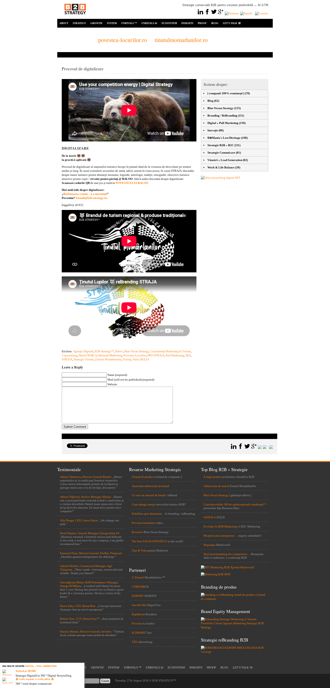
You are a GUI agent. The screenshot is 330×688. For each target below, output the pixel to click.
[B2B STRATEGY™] (75, 17)
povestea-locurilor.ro (122, 40)
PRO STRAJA (155, 355)
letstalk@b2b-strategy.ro (91, 198)
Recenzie (137, 532)
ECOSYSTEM (169, 23)
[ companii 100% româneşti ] (225, 93)
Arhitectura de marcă (216, 486)
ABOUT (63, 23)
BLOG (214, 23)
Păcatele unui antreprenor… (221, 535)
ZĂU (135, 642)
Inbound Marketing (110, 355)
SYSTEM (112, 23)
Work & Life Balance (221, 167)
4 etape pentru (212, 477)
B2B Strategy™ (104, 351)
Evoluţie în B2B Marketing (220, 526)
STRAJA (67, 359)
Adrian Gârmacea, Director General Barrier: (86, 477)
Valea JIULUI (141, 359)
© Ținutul (138, 577)
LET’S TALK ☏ (232, 23)
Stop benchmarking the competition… (227, 554)
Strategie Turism (84, 359)
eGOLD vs (210, 517)
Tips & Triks (139, 550)
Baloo (119, 351)
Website (112, 384)
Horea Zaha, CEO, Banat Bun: (78, 606)
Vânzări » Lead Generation (224, 160)
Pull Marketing (175, 355)
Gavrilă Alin (139, 605)
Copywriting (69, 355)
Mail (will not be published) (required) (131, 379)
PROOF (202, 23)
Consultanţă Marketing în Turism (170, 351)
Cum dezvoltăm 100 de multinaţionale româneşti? (234, 504)
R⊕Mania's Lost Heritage (223, 137)
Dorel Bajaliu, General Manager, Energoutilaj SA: (90, 533)
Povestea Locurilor (134, 355)
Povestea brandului (143, 523)
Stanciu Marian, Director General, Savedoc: (86, 631)
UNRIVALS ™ (129, 23)
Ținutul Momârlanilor (108, 359)
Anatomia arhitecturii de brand (150, 486)
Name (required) (117, 375)
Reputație (210, 545)
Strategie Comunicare (221, 152)
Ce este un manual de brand (148, 495)
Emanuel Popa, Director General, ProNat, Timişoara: (91, 553)
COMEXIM (139, 586)
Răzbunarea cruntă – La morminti (85, 194)
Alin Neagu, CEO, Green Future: (79, 520)
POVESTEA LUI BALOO (132, 183)
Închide (81, 665)
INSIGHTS (187, 23)
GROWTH (96, 23)
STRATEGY (79, 23)
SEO (188, 355)
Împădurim (138, 614)
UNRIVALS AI (149, 23)
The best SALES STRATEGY (149, 541)
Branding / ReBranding (222, 115)
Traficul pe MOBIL (25, 671)
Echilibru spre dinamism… (148, 513)
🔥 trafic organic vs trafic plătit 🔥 (34, 679)
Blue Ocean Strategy (136, 351)
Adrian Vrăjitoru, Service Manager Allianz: (86, 496)
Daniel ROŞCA (88, 355)
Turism (127, 359)
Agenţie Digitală (83, 351)
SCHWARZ (139, 632)
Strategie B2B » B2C (220, 145)
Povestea (137, 623)
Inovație (212, 130)
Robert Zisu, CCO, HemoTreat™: (80, 618)
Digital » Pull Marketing (222, 123)
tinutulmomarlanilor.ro (181, 40)
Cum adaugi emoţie (144, 504)
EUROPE (137, 596)
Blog (210, 100)
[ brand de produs (142, 477)
